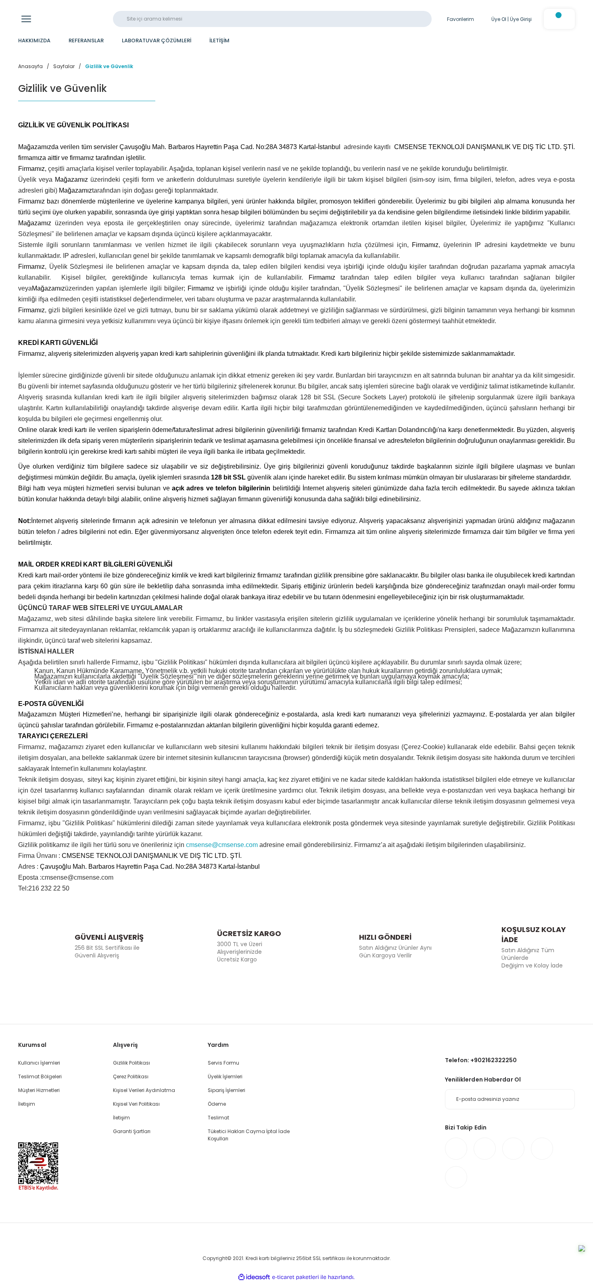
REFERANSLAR (86, 40)
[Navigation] (26, 19)
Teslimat (218, 1117)
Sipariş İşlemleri (226, 1090)
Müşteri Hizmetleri (39, 1090)
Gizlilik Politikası (131, 1062)
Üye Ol (498, 19)
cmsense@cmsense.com (222, 844)
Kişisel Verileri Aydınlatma (144, 1090)
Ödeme (217, 1103)
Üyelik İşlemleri (225, 1076)
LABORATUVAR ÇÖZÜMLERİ (156, 40)
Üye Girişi (521, 19)
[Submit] (565, 1099)
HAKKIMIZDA (34, 40)
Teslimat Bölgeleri (40, 1076)
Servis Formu (223, 1062)
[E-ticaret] (295, 1277)
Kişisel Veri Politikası (136, 1103)
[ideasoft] (254, 1277)
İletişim (26, 1103)
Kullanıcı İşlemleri (39, 1062)
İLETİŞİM (219, 40)
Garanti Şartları (131, 1131)
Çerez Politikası (130, 1076)
